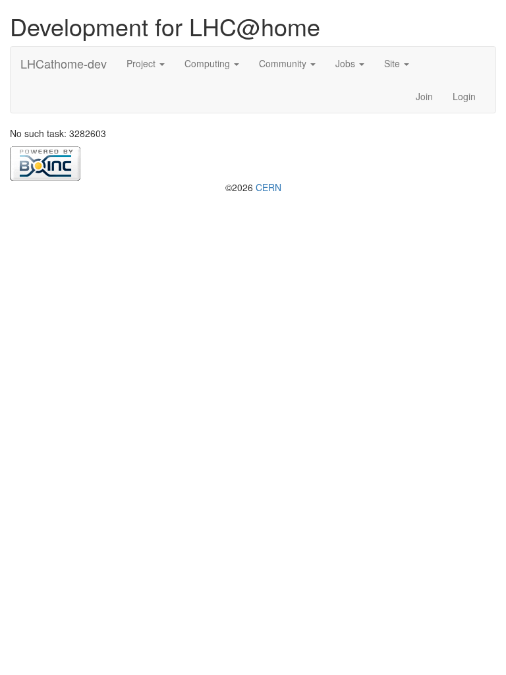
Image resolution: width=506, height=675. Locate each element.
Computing (208, 63)
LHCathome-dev (63, 63)
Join (424, 96)
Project (142, 63)
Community (284, 63)
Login (464, 96)
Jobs (346, 63)
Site (393, 63)
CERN (268, 187)
